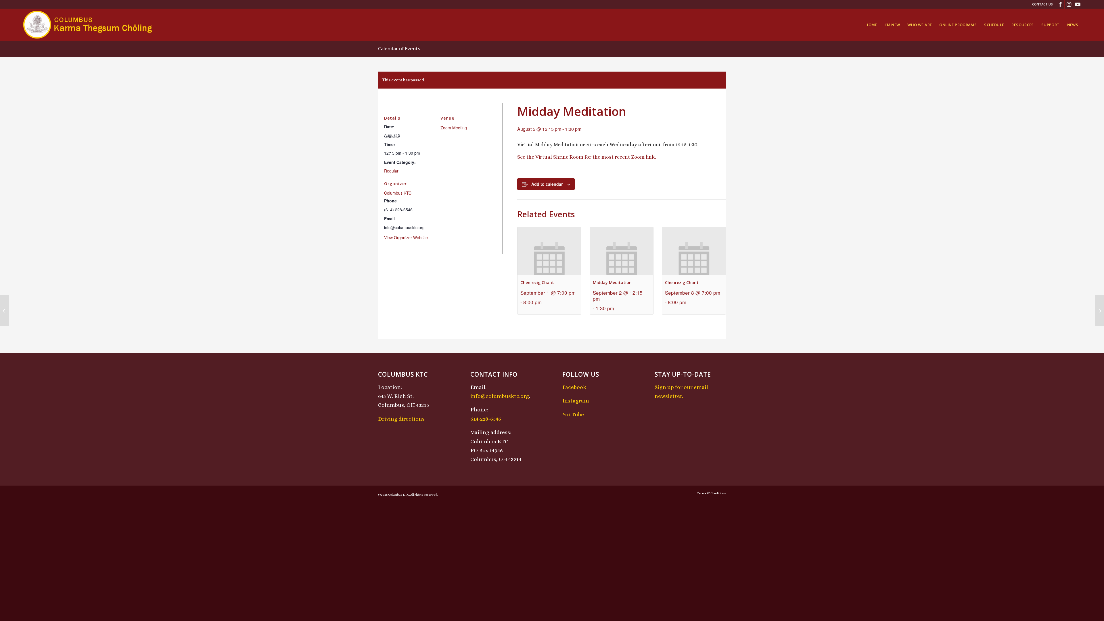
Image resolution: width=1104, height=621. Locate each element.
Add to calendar (547, 184)
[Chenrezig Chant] (4, 310)
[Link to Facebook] (1060, 4)
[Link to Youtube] (1077, 4)
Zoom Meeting (453, 128)
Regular (391, 171)
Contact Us (1042, 4)
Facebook (574, 387)
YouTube (573, 414)
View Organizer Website (406, 237)
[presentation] (549, 251)
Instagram (575, 401)
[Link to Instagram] (1069, 4)
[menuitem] (1041, 4)
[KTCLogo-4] (88, 25)
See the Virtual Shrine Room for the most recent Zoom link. (586, 157)
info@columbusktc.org (499, 396)
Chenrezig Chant (537, 282)
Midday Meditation (612, 282)
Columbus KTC (397, 193)
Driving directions (401, 419)
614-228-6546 (485, 419)
